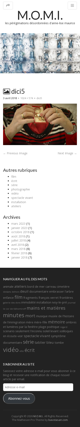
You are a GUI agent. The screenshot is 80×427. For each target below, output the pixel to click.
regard (63, 327)
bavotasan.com (58, 420)
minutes (13, 315)
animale (8, 286)
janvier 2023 (19, 228)
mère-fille (40, 322)
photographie (20, 189)
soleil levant (51, 331)
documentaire (38, 291)
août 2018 (18, 236)
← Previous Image (15, 153)
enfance (8, 298)
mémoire (56, 322)
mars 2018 (18, 249)
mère (29, 322)
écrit (14, 181)
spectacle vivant (22, 198)
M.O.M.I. (40, 15)
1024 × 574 (26, 98)
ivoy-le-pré (59, 302)
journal (71, 302)
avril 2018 (17, 245)
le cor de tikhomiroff (14, 308)
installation (18, 202)
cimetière (63, 286)
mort (30, 315)
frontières (66, 298)
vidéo (15, 193)
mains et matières (46, 308)
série (14, 185)
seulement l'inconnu (28, 331)
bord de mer (36, 286)
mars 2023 (18, 224)
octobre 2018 (20, 232)
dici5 (39, 98)
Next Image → (67, 153)
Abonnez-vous (19, 398)
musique (42, 316)
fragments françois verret (41, 298)
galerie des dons (12, 302)
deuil (24, 291)
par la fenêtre (28, 327)
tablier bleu (44, 342)
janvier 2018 (19, 257)
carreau (51, 286)
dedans (7, 291)
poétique (53, 327)
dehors (15, 291)
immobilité (28, 302)
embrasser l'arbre (61, 291)
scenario (9, 331)
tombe (59, 343)
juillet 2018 (18, 240)
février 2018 (19, 253)
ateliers (16, 206)
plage (42, 327)
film (13, 177)
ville (21, 351)
